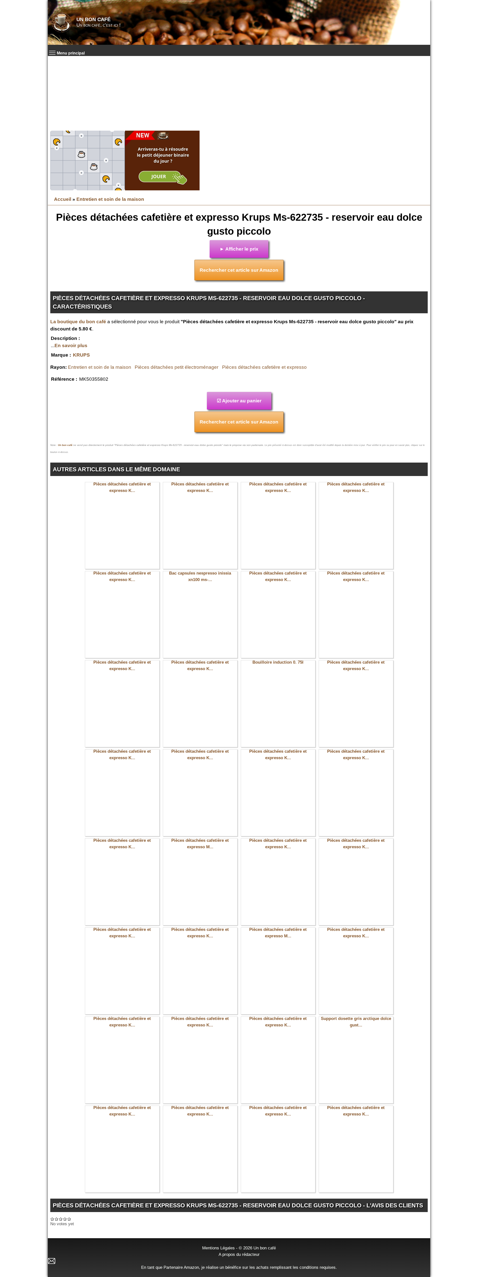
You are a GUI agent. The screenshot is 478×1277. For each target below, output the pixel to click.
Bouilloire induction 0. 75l (277, 662)
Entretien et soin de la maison (110, 199)
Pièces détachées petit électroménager (176, 367)
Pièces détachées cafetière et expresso (264, 367)
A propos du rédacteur (239, 1254)
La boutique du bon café (78, 321)
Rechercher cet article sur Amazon (239, 270)
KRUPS (81, 355)
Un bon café (93, 19)
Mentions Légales (218, 1247)
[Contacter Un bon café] (239, 1261)
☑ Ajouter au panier (239, 400)
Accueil (62, 199)
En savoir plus (71, 345)
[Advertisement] (239, 93)
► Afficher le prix (239, 249)
